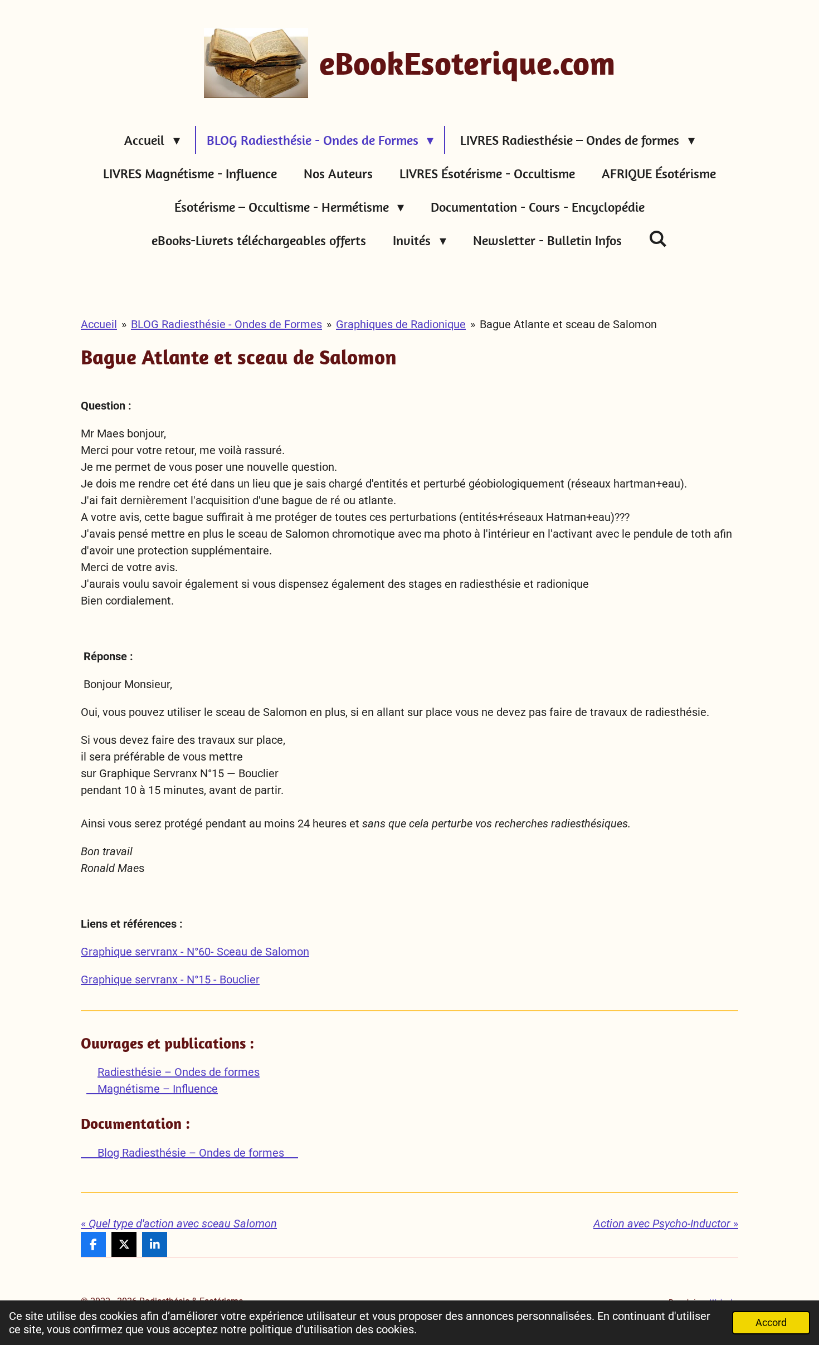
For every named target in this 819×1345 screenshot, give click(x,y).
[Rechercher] (658, 238)
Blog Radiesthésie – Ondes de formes (189, 1152)
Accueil (99, 324)
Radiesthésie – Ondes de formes (179, 1072)
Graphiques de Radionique (401, 324)
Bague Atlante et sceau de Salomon (568, 324)
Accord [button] (771, 1322)
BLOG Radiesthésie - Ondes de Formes (226, 324)
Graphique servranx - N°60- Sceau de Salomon (195, 951)
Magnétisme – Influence (152, 1088)
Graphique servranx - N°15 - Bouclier (170, 979)
